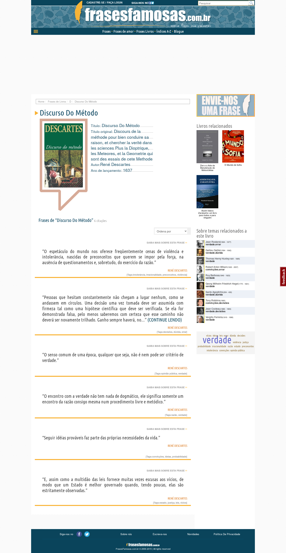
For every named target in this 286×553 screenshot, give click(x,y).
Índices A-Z (163, 31)
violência (181, 274)
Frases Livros (145, 31)
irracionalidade (153, 274)
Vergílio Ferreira (214, 317)
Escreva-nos (160, 534)
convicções (158, 456)
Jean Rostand (213, 241)
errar (184, 331)
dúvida (177, 331)
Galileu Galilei (213, 250)
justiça (171, 502)
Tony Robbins (213, 300)
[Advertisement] (143, 64)
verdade (182, 373)
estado (163, 502)
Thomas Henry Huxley (217, 258)
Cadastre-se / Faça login (104, 2)
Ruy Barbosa (212, 275)
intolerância (139, 274)
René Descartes (115, 164)
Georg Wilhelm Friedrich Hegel (222, 283)
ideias (168, 456)
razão (174, 414)
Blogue (179, 31)
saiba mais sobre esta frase (167, 242)
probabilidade (179, 456)
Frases (106, 31)
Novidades (193, 534)
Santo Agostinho (214, 292)
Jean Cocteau (213, 308)
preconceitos (169, 274)
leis (177, 502)
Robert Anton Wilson (216, 266)
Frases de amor (123, 31)
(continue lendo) (164, 320)
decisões (167, 331)
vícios (183, 502)
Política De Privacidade (227, 534)
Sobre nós (126, 534)
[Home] (143, 15)
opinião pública (169, 373)
